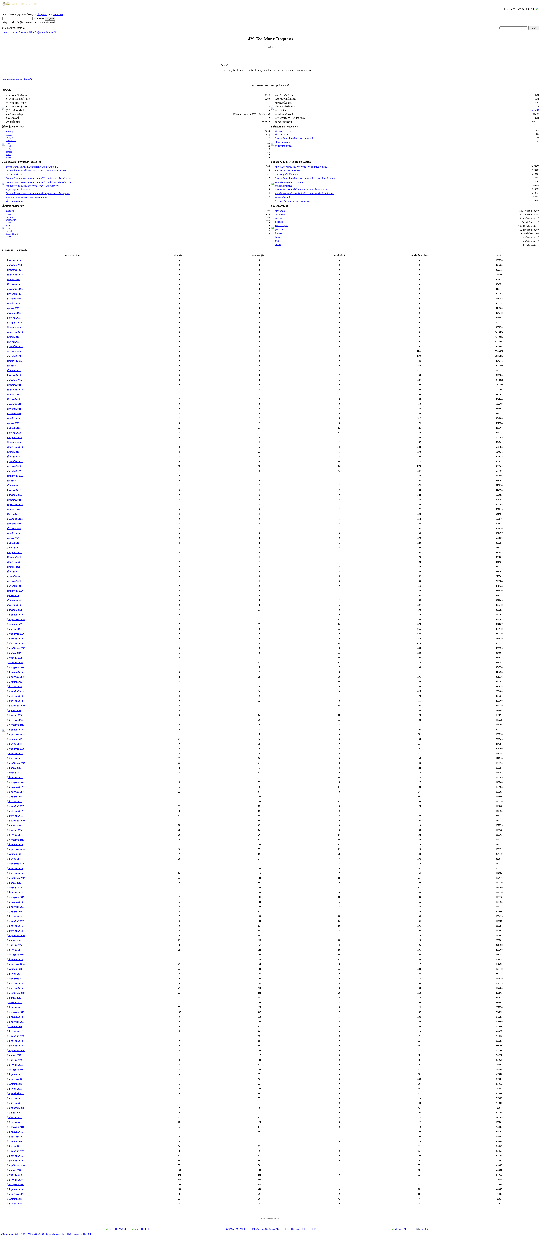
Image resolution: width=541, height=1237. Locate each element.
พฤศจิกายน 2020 (15, 591)
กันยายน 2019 (15, 658)
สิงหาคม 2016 (15, 835)
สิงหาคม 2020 (14, 605)
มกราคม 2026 (14, 294)
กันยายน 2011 (15, 1117)
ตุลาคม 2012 (14, 1055)
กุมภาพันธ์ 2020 (16, 634)
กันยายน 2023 (14, 428)
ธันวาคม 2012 (15, 1045)
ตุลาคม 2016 (14, 825)
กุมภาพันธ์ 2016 (16, 864)
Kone (8, 154)
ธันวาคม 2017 (15, 758)
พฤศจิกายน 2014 (16, 935)
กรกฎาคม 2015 (16, 897)
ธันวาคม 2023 (14, 413)
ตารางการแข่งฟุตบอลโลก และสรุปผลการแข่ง (28, 197)
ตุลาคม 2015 (14, 883)
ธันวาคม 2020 (14, 586)
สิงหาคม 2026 (14, 260)
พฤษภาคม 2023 (15, 447)
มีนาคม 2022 (13, 514)
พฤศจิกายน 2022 (15, 476)
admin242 (534, 110)
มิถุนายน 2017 (15, 787)
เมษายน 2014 (15, 969)
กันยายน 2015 (15, 887)
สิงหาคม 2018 (15, 720)
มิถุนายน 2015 (15, 902)
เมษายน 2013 (15, 1026)
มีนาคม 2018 (15, 744)
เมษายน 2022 (13, 509)
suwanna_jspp (281, 225)
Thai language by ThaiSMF (303, 1229)
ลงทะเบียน (58, 14)
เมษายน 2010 (15, 1199)
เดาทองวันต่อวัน (14, 174)
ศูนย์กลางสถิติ (26, 79)
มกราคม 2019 (15, 696)
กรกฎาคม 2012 (16, 1069)
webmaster (11, 140)
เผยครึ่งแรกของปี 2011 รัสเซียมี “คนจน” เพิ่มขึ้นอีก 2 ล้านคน (304, 193)
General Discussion (284, 131)
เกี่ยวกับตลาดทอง (283, 146)
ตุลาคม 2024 (13, 365)
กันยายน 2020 (14, 600)
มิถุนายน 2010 (15, 1189)
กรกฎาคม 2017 (16, 782)
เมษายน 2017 (15, 796)
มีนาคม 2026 (13, 284)
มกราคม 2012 (15, 1098)
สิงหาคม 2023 (14, 433)
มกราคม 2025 (14, 351)
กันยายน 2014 (15, 945)
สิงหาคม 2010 (15, 1180)
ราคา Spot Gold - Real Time (288, 170)
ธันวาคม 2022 (14, 471)
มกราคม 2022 (14, 524)
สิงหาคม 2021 (14, 547)
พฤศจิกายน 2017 (16, 763)
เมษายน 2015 (15, 911)
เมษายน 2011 (15, 1141)
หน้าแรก (8, 32)
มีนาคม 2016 (15, 859)
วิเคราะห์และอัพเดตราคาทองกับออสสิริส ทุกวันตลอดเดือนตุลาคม (38, 193)
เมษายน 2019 (15, 682)
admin (278, 244)
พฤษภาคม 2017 (16, 792)
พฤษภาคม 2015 (16, 907)
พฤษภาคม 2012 (16, 1079)
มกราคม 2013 (15, 1041)
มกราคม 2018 (15, 753)
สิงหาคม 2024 (14, 375)
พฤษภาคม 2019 (16, 677)
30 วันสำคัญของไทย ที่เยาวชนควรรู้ (292, 201)
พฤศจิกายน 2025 (15, 303)
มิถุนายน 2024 (14, 385)
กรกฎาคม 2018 (16, 725)
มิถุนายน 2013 (15, 1017)
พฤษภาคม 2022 (15, 504)
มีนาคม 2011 (15, 1146)
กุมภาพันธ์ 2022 (15, 519)
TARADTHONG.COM (10, 79)
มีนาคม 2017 (15, 801)
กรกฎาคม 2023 (14, 437)
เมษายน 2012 (15, 1084)
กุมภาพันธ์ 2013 (16, 1036)
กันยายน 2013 (15, 1002)
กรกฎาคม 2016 (16, 840)
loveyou (9, 137)
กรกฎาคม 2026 (14, 265)
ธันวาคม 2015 (15, 873)
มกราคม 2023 (14, 466)
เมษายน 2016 (15, 854)
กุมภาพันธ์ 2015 (16, 921)
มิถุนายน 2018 (15, 729)
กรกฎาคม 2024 (14, 380)
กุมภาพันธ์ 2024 (15, 404)
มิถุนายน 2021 (14, 557)
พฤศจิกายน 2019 (16, 648)
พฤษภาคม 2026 (15, 275)
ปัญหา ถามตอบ (283, 142)
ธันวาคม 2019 (15, 643)
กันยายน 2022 (14, 485)
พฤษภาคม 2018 (16, 734)
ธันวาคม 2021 (14, 528)
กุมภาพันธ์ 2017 (16, 806)
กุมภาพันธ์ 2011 (16, 1151)
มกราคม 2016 (15, 868)
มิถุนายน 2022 (14, 500)
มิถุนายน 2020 (15, 615)
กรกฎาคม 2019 (16, 667)
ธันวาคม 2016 (15, 816)
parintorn (279, 222)
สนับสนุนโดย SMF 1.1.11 (237, 1229)
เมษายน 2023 (13, 452)
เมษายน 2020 (15, 624)
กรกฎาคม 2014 (16, 954)
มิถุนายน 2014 (15, 959)
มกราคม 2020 (15, 638)
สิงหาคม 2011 (15, 1122)
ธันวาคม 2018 (15, 701)
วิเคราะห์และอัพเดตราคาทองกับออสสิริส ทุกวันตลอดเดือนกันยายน (38, 178)
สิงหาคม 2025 (14, 318)
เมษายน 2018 (15, 739)
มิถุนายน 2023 (14, 442)
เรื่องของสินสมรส (14, 201)
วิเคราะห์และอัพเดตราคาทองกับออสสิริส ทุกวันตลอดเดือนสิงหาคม (39, 182)
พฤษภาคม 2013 (16, 1022)
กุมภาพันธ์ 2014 (16, 978)
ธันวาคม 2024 (14, 356)
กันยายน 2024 (14, 370)
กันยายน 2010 (15, 1175)
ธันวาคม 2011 (15, 1103)
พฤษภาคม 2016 (16, 849)
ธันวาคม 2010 (15, 1160)
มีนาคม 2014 (15, 974)
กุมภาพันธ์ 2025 (15, 346)
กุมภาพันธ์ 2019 (16, 691)
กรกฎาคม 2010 (16, 1184)
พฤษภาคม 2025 (15, 332)
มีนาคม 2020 (15, 629)
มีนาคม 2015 (15, 916)
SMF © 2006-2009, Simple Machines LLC (270, 1229)
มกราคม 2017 (15, 811)
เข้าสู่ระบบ (42, 14)
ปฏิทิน (31, 32)
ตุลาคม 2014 (14, 940)
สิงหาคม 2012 (15, 1065)
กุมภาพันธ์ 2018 (16, 749)
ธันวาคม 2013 (15, 988)
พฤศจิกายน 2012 (16, 1050)
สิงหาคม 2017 (15, 777)
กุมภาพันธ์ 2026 (15, 289)
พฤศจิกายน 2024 (15, 361)
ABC (8, 149)
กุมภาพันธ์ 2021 (15, 576)
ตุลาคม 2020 (13, 595)
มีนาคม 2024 (13, 399)
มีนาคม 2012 (15, 1089)
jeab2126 (279, 229)
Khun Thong (12, 234)
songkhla (10, 146)
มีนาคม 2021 (13, 571)
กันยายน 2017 (15, 773)
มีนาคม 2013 (15, 1031)
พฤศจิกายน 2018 (16, 705)
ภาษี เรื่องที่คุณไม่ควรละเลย (289, 182)
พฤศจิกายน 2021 (15, 533)
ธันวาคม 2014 (15, 931)
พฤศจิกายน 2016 (16, 820)
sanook (9, 152)
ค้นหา (25, 32)
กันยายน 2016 (15, 830)
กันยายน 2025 (14, 313)
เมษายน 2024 (13, 394)
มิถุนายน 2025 (14, 327)
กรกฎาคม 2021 (14, 552)
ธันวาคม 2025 (14, 298)
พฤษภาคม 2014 (16, 964)
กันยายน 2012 (15, 1060)
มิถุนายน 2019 (15, 672)
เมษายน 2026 (13, 279)
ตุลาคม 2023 (13, 423)
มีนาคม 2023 (13, 456)
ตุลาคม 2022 (13, 480)
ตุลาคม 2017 (14, 768)
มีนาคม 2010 (15, 1203)
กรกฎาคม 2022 (14, 495)
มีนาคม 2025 (13, 342)
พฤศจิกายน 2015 (16, 878)
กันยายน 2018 (15, 715)
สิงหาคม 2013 (15, 1007)
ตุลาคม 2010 (14, 1170)
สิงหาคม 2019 (15, 662)
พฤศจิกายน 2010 (16, 1165)
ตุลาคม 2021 (13, 538)
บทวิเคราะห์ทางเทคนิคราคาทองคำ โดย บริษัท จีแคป (32, 167)
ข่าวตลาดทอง (282, 134)
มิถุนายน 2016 (15, 844)
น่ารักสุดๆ (11, 131)
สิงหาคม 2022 (14, 490)
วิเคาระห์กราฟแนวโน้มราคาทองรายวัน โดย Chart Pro (32, 186)
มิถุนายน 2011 (15, 1132)
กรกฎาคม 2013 (16, 1012)
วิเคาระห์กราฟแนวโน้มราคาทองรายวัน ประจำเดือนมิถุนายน (36, 170)
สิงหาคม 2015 (15, 892)
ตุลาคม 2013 (14, 998)
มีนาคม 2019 (15, 686)
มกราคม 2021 (14, 581)
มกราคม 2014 (15, 983)
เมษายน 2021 (13, 567)
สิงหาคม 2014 (15, 950)
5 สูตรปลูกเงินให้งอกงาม (18, 189)
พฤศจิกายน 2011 (16, 1108)
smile (8, 157)
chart (8, 143)
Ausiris (9, 135)
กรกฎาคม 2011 (16, 1127)
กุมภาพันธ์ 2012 (16, 1093)
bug (277, 241)
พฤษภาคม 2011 (16, 1136)
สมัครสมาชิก (50, 32)
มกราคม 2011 (15, 1156)
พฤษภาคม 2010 (16, 1194)
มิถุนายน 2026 (14, 270)
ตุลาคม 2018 (14, 710)
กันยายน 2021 (14, 543)
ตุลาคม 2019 (14, 653)
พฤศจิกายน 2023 (15, 418)
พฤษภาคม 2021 (15, 562)
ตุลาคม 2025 (13, 308)
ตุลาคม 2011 (14, 1113)
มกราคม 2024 (14, 409)
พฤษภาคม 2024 (15, 389)
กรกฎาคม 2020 (14, 610)
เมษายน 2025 (13, 337)
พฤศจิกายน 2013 (16, 993)
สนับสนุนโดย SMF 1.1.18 (13, 1234)
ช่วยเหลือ (17, 32)
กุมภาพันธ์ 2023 (15, 461)
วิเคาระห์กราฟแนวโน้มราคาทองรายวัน (294, 138)
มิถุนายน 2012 (15, 1074)
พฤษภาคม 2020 (16, 619)
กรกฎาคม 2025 (14, 322)
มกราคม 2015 (15, 926)
